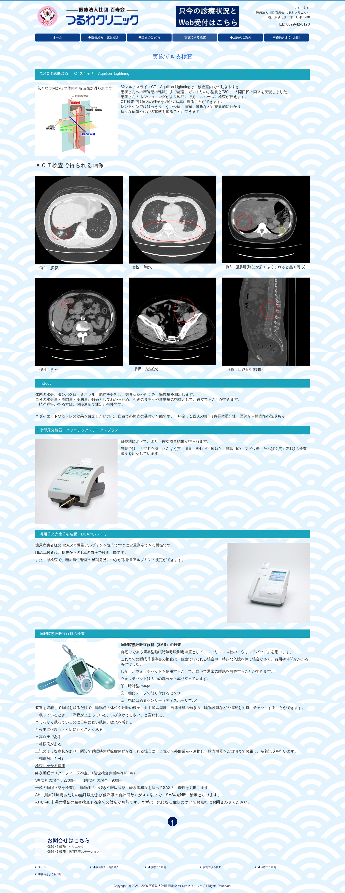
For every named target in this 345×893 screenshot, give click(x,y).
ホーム (57, 37)
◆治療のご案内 (240, 37)
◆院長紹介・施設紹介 (103, 37)
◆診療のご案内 (149, 37)
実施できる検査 (195, 37)
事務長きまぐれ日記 (286, 37)
